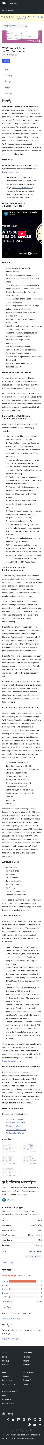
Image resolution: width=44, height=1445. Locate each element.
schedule (32, 1252)
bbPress (6, 1400)
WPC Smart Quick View (15, 1123)
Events (26, 1376)
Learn (4, 1372)
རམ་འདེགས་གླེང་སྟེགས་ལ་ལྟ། (11, 1318)
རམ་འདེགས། (8, 93)
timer (39, 1252)
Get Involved (28, 1372)
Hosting (5, 1361)
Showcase (27, 1353)
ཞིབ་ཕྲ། (7, 70)
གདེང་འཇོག (8, 76)
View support (33, 1214)
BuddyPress (8, 1404)
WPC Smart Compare (14, 1119)
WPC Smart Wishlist (14, 1126)
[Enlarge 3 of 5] (18, 1158)
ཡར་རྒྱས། (7, 87)
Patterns (26, 1365)
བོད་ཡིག (10, 1414)
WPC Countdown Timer (22, 187)
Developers (7, 1380)
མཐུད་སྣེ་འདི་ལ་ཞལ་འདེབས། (10, 1339)
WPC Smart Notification (16, 1129)
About (4, 1353)
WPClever (13, 55)
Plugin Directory (8, 10)
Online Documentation (11, 1061)
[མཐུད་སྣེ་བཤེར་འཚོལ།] (26, 26)
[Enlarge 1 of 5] (18, 1146)
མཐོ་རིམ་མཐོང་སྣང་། (8, 1263)
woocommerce (31, 1256)
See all (39, 1301)
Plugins (26, 1361)
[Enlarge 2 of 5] (39, 1146)
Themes (26, 1357)
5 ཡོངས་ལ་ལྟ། (38, 1245)
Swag (26, 1384)
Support (5, 1376)
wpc (39, 1256)
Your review (7, 1301)
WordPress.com (10, 1391)
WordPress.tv (9, 1384)
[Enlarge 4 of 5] (39, 1158)
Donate (27, 1380)
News (4, 1357)
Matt (5, 1396)
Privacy (5, 1365)
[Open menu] (40, 3)
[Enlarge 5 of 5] (18, 1170)
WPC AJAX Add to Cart (15, 1133)
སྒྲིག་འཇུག (8, 81)
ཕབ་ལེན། (6, 61)
